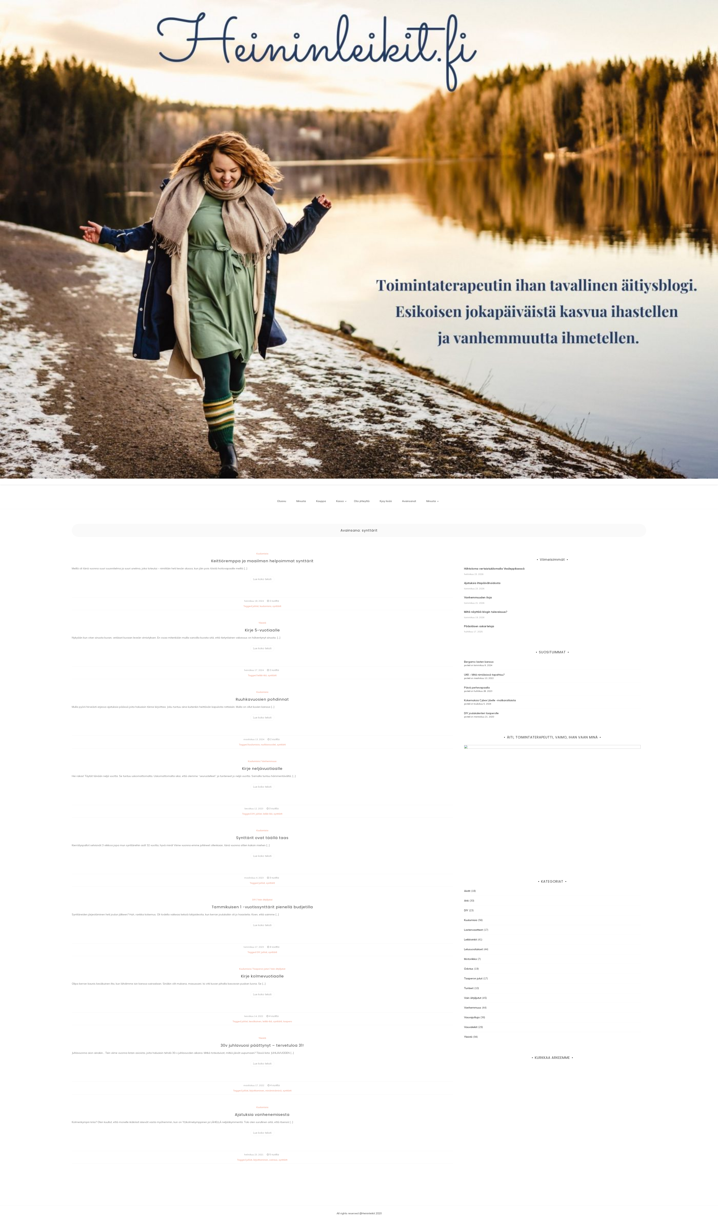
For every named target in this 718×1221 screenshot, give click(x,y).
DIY (253, 813)
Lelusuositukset (473, 949)
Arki (466, 900)
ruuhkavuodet (268, 744)
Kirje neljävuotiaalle (262, 768)
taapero (287, 1021)
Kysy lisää (386, 501)
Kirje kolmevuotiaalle (262, 976)
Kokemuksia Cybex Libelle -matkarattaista (490, 700)
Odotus (468, 968)
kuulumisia (265, 606)
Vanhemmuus (269, 761)
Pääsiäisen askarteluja (479, 626)
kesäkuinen (255, 1021)
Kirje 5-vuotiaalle (262, 630)
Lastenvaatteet (473, 929)
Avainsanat (409, 501)
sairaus (273, 1159)
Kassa (340, 501)
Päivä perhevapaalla (477, 687)
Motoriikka (470, 959)
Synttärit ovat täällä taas (262, 837)
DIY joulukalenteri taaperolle (481, 713)
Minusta (301, 501)
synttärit (276, 606)
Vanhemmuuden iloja (478, 597)
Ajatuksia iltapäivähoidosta (482, 583)
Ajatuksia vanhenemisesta (262, 1114)
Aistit (467, 891)
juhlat (256, 606)
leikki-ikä (262, 675)
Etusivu (281, 501)
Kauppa (321, 501)
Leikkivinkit (470, 939)
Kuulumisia (262, 553)
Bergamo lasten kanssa (478, 661)
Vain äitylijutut (264, 899)
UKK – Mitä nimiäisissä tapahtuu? (484, 674)
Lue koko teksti (262, 579)
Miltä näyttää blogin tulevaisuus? (485, 611)
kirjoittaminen (256, 1090)
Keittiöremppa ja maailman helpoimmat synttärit (262, 561)
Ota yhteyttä (361, 501)
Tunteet (468, 988)
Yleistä (262, 622)
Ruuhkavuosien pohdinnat (262, 699)
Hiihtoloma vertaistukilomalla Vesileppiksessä (494, 568)
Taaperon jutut (261, 968)
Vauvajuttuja (472, 1017)
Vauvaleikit (470, 1027)
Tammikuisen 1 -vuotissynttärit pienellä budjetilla (262, 907)
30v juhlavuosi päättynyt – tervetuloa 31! (262, 1045)
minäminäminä (273, 1090)
